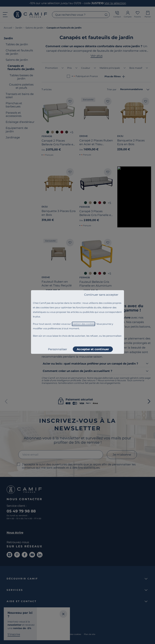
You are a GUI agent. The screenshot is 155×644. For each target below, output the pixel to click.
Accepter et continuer (93, 349)
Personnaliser (57, 349)
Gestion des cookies (83, 323)
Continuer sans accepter (101, 294)
